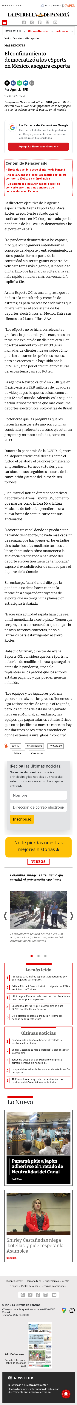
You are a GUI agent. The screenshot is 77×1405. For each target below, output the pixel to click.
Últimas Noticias (38, 31)
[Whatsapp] (19, 83)
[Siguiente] (71, 916)
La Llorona (62, 31)
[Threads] (24, 22)
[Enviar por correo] (31, 83)
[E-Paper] (68, 5)
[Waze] (72, 1310)
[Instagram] (48, 22)
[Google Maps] (64, 1310)
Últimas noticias (38, 1033)
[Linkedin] (25, 83)
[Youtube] (55, 22)
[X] (32, 22)
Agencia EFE (19, 90)
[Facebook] (40, 22)
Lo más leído (39, 969)
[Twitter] (7, 83)
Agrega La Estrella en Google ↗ (38, 146)
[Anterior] (5, 916)
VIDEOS (38, 862)
